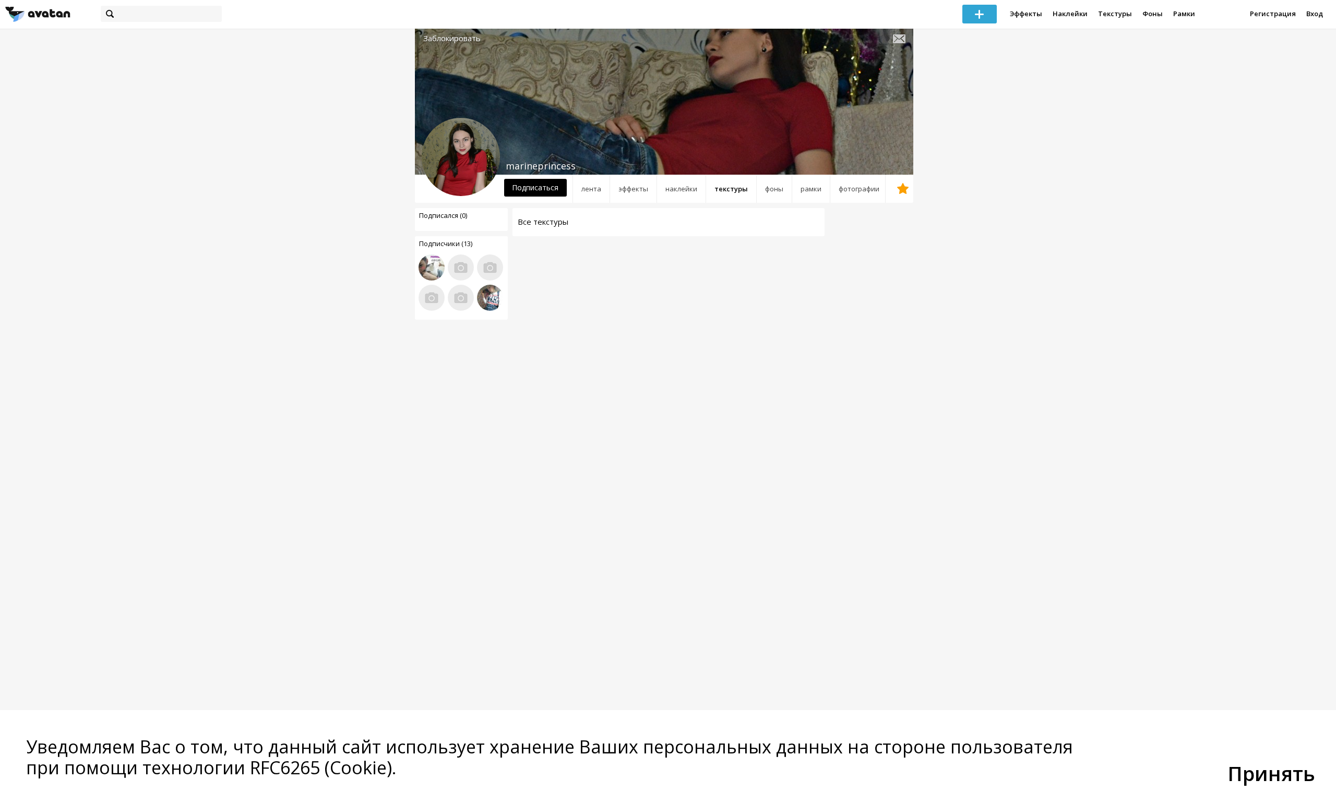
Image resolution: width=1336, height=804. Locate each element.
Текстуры (1115, 13)
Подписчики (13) (445, 243)
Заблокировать (452, 38)
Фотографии (859, 188)
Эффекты (1026, 13)
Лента (591, 188)
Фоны (1152, 13)
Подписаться (535, 187)
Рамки (1184, 13)
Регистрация (1273, 13)
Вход (1314, 13)
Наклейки (1070, 13)
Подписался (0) (443, 215)
